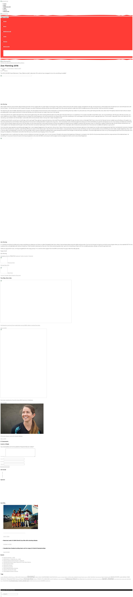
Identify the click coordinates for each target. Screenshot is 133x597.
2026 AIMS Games (7, 565)
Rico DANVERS (88, 579)
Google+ (26, 256)
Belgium (13, 577)
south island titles (117, 579)
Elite (11, 62)
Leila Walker (123, 577)
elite (89, 577)
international (98, 577)
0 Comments (10, 68)
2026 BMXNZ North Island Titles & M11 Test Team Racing (17, 562)
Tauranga (6, 580)
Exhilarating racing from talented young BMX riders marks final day (20, 325)
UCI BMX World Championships (35, 580)
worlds (43, 580)
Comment (3, 456)
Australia (2, 577)
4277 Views (3, 68)
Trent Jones (22, 580)
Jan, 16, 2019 (3, 402)
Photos (5, 9)
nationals (47, 579)
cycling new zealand (73, 577)
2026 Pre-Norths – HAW (9, 557)
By (4, 70)
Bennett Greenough (21, 577)
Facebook (17, 256)
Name (2, 458)
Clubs (4, 8)
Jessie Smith (115, 577)
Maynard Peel (11, 579)
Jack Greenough (106, 577)
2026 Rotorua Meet (8, 566)
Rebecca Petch (71, 579)
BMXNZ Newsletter (5, 62)
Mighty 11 (35, 579)
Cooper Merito (64, 577)
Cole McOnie (53, 577)
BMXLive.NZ (6, 11)
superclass (128, 579)
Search (2, 594)
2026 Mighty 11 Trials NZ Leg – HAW (12, 559)
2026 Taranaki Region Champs (10, 568)
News (4, 5)
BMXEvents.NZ (7, 6)
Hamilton (92, 577)
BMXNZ (31, 576)
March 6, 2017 (17, 68)
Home (4, 3)
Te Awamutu (13, 580)
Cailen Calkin (38, 577)
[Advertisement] (66, 491)
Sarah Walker (108, 579)
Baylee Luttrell (8, 577)
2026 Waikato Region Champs (10, 571)
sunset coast (123, 579)
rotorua (94, 579)
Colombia (59, 577)
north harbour (54, 579)
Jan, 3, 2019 (3, 438)
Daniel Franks (81, 577)
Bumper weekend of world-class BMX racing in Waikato (17, 400)
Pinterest (30, 256)
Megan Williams (19, 579)
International (15, 62)
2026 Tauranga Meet (8, 563)
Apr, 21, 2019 (3, 328)
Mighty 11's (41, 579)
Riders (22, 62)
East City (86, 577)
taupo (2, 580)
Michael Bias (28, 579)
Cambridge (45, 577)
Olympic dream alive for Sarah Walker (12, 436)
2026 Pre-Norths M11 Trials (9, 569)
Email (2, 461)
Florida (2, 256)
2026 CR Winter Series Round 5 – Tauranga (13, 560)
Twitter (22, 256)
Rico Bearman (81, 579)
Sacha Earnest (99, 579)
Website (2, 464)
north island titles (61, 579)
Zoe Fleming (7, 256)
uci (28, 580)
